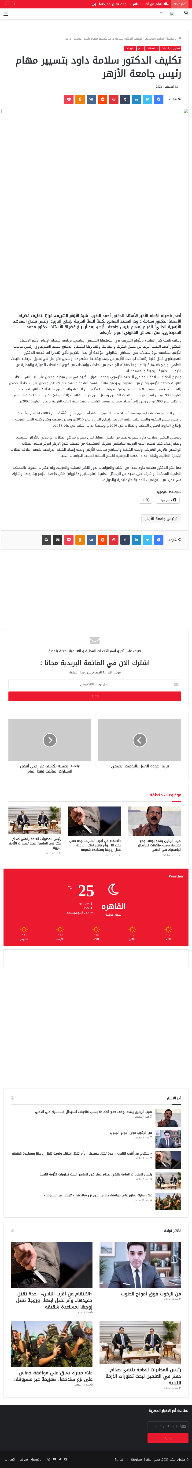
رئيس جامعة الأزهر (160, 518)
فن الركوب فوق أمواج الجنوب (131, 1133)
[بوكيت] (69, 99)
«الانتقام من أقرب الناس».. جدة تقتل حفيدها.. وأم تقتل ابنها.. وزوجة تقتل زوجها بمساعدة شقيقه (92, 4)
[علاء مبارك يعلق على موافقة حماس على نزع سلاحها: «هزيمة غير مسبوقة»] (168, 1201)
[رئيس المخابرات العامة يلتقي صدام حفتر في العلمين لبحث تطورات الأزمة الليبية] (34, 820)
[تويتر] (147, 99)
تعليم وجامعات (154, 38)
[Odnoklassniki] (80, 99)
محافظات (152, 48)
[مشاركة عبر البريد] (57, 540)
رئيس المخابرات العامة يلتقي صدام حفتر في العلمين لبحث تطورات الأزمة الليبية (35, 843)
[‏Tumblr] (125, 99)
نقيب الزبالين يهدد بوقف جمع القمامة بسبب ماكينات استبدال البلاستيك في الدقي (159, 845)
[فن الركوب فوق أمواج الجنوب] (168, 1139)
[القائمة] (6, 15)
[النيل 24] (167, 14)
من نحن (23, 1459)
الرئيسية (172, 38)
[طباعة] (46, 540)
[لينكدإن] (136, 99)
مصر (140, 48)
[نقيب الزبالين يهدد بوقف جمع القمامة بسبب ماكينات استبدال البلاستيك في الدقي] (154, 821)
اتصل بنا (10, 1459)
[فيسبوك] (158, 99)
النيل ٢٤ (120, 1459)
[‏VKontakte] (91, 99)
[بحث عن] (186, 15)
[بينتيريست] (113, 99)
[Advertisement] (94, 273)
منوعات (130, 48)
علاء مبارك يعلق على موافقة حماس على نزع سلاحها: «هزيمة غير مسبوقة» (98, 1195)
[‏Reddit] (102, 99)
